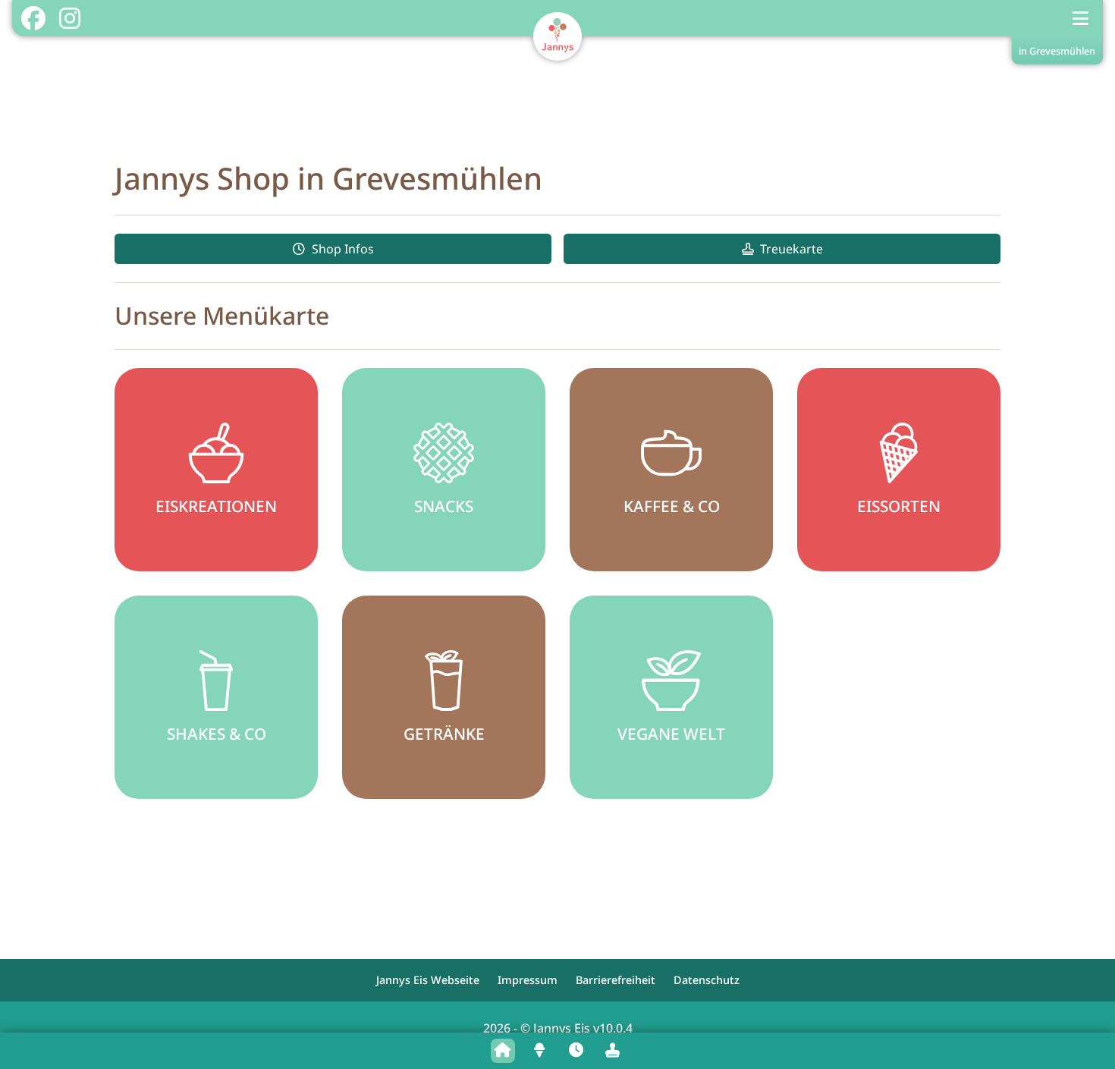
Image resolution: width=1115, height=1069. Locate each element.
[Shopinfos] (576, 1051)
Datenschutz (707, 980)
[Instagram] (69, 18)
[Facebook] (33, 18)
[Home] (503, 1051)
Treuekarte (791, 249)
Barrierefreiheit (615, 980)
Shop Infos (343, 249)
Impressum (528, 980)
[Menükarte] (539, 1051)
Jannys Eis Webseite (427, 980)
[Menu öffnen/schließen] (1081, 18)
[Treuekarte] (612, 1051)
